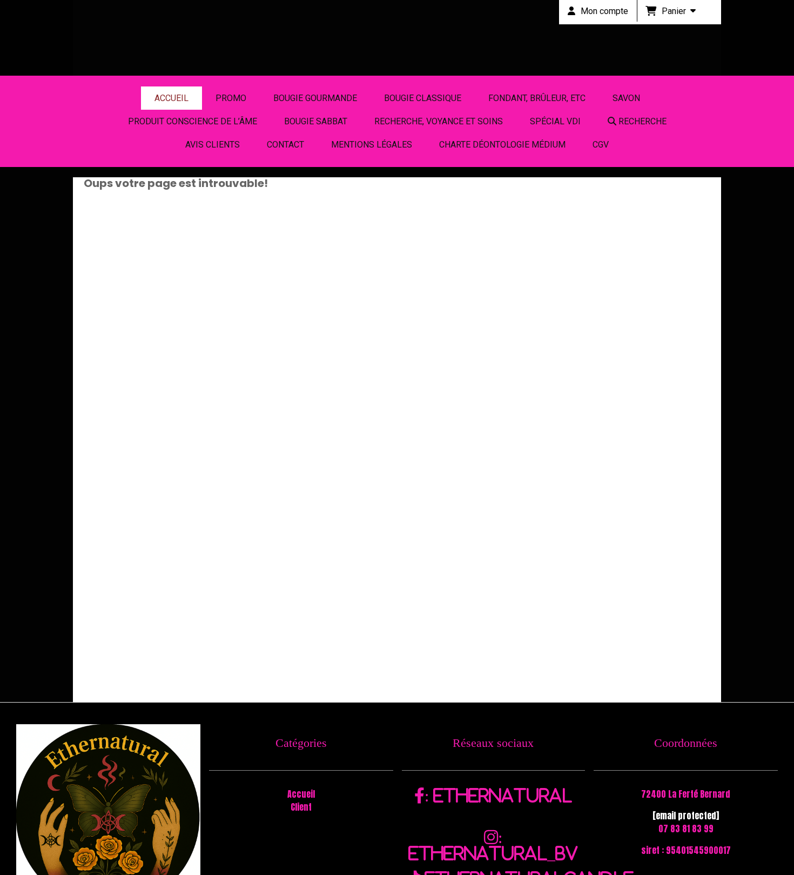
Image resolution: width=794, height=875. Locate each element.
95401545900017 (698, 850)
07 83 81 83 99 (686, 828)
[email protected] (685, 815)
